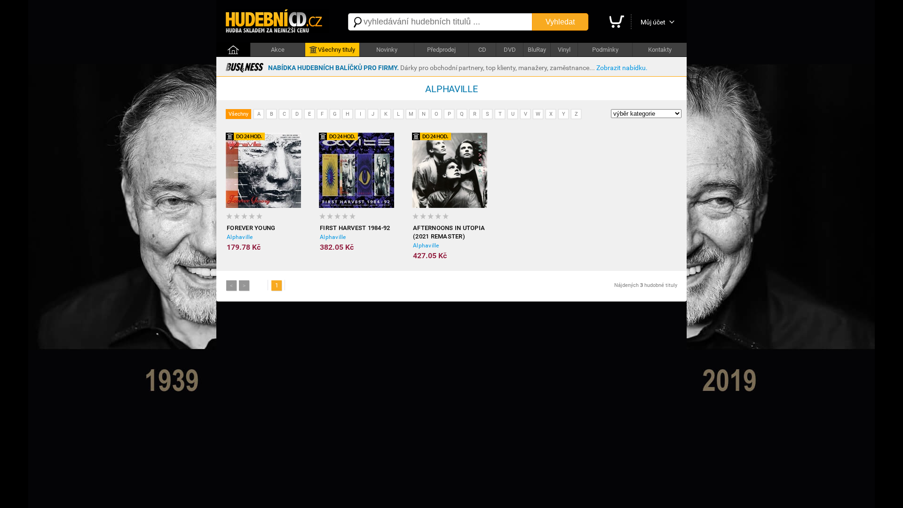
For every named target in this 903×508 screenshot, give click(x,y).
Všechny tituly (336, 49)
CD (482, 49)
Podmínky (605, 49)
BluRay (537, 49)
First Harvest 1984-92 (355, 227)
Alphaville (240, 237)
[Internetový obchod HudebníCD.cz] (277, 21)
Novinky (386, 49)
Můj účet (653, 22)
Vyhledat (560, 22)
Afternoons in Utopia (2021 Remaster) (449, 232)
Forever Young (251, 227)
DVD (510, 49)
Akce (278, 49)
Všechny (238, 114)
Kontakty (660, 49)
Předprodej (441, 49)
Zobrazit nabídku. (622, 67)
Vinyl (564, 49)
